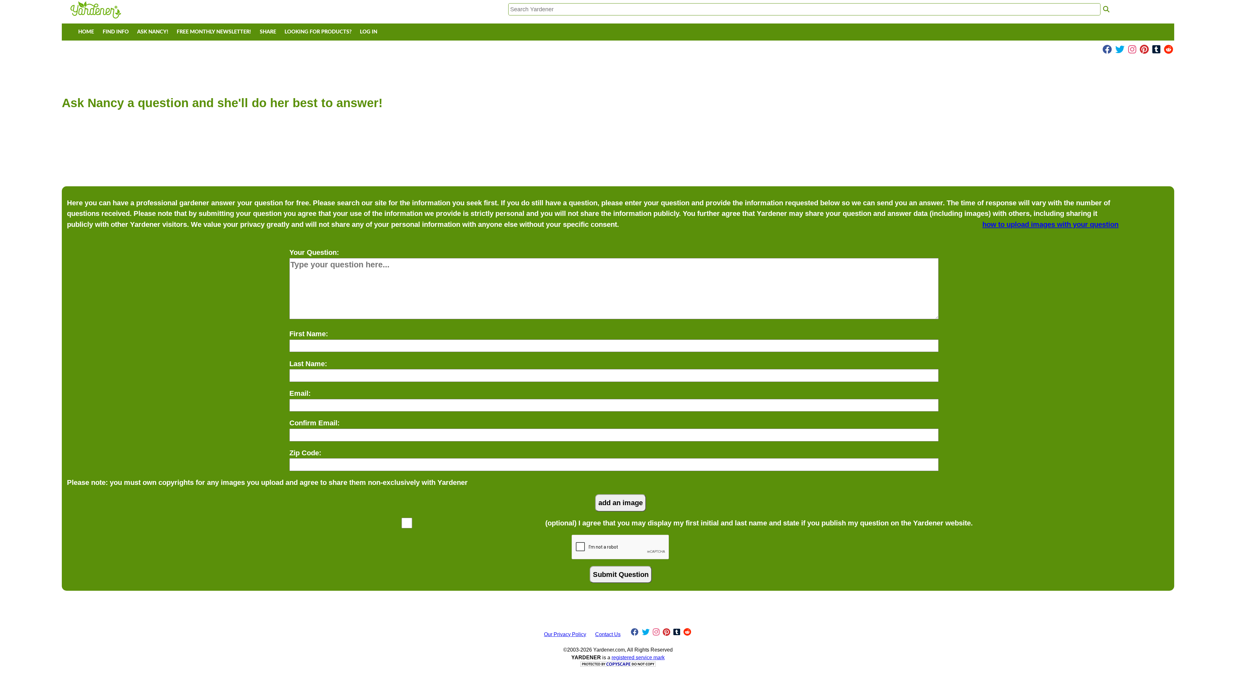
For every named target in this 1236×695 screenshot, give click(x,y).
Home (86, 31)
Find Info (116, 31)
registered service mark (638, 657)
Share (268, 31)
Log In (368, 31)
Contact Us (608, 634)
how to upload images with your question (1050, 224)
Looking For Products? (318, 31)
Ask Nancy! (152, 31)
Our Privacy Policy (565, 634)
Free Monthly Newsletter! (214, 31)
